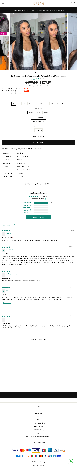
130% (31, 112)
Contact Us (38, 433)
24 (46, 103)
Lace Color (38, 117)
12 (14, 103)
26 (52, 103)
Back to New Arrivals (39, 395)
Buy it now (38, 142)
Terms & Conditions (38, 423)
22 (41, 103)
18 (30, 103)
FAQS (38, 416)
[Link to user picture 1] (6, 306)
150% (38, 112)
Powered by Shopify (38, 465)
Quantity (38, 126)
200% (46, 112)
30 (63, 103)
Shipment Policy (38, 430)
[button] (35, 79)
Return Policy (38, 426)
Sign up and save (38, 442)
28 (57, 103)
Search (38, 406)
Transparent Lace (38, 121)
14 (19, 103)
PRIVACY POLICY (38, 420)
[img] (6, 230)
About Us (38, 413)
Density (38, 108)
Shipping (31, 86)
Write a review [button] (39, 217)
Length (38, 100)
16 (24, 103)
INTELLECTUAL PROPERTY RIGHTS (38, 436)
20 (35, 103)
